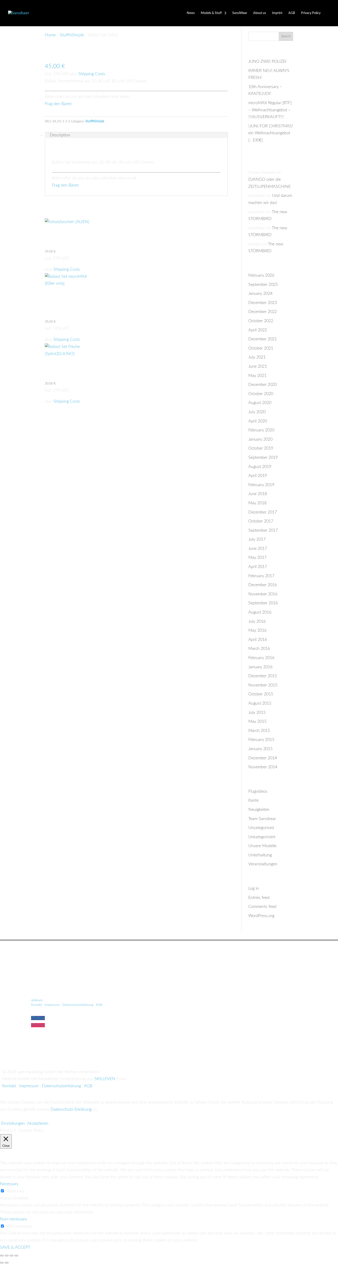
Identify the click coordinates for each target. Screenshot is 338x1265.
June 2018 (257, 494)
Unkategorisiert (261, 837)
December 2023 (262, 303)
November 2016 (262, 594)
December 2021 (262, 339)
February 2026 (261, 275)
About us (259, 13)
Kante (253, 800)
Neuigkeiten (258, 810)
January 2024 (260, 294)
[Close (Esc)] (16, 1255)
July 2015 (257, 713)
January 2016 (260, 667)
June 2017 (257, 549)
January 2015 (260, 749)
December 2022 (262, 312)
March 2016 (259, 649)
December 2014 (262, 758)
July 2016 (257, 622)
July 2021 (257, 357)
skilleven (37, 1000)
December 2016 (262, 585)
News (191, 13)
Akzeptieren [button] (37, 1124)
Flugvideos (257, 791)
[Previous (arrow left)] (2, 1262)
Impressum (52, 1005)
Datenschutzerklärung (77, 1005)
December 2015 (262, 676)
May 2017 (257, 558)
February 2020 (261, 430)
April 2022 (257, 330)
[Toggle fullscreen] (7, 1255)
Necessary (15, 1191)
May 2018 (257, 503)
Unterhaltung (260, 855)
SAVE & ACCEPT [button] (15, 1247)
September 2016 (263, 603)
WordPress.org (261, 916)
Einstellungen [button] (13, 1124)
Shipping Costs (91, 74)
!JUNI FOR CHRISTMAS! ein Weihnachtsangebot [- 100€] (270, 133)
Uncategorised (261, 828)
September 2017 (263, 530)
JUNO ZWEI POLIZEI (267, 62)
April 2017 (257, 567)
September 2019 (263, 458)
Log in (253, 888)
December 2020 (262, 385)
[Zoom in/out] (2, 1255)
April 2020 (257, 421)
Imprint (277, 13)
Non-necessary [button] (13, 1219)
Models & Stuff (211, 13)
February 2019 (261, 485)
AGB (291, 13)
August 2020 (259, 403)
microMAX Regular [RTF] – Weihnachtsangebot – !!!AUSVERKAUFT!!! (270, 110)
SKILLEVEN (105, 1079)
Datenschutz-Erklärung (71, 1109)
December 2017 (262, 512)
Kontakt (36, 1005)
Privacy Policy (311, 13)
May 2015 (257, 722)
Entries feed (258, 898)
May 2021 (257, 376)
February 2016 (261, 658)
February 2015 (261, 740)
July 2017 (257, 539)
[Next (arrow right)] (7, 1262)
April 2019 (257, 476)
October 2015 (260, 694)
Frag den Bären (58, 104)
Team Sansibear (262, 819)
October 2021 (260, 348)
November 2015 (262, 685)
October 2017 (260, 521)
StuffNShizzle (72, 35)
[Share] (11, 1255)
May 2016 (257, 630)
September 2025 (263, 285)
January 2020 (260, 439)
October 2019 (260, 448)
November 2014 (262, 767)
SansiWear (239, 13)
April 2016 (257, 640)
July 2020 (257, 412)
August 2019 (259, 467)
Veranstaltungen (262, 864)
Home (50, 35)
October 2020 (260, 394)
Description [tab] (60, 135)
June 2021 (257, 366)
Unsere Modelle (262, 846)
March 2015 (259, 731)
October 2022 (260, 321)
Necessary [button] (9, 1184)
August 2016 (259, 612)
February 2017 (261, 576)
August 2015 (259, 703)
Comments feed (262, 907)
